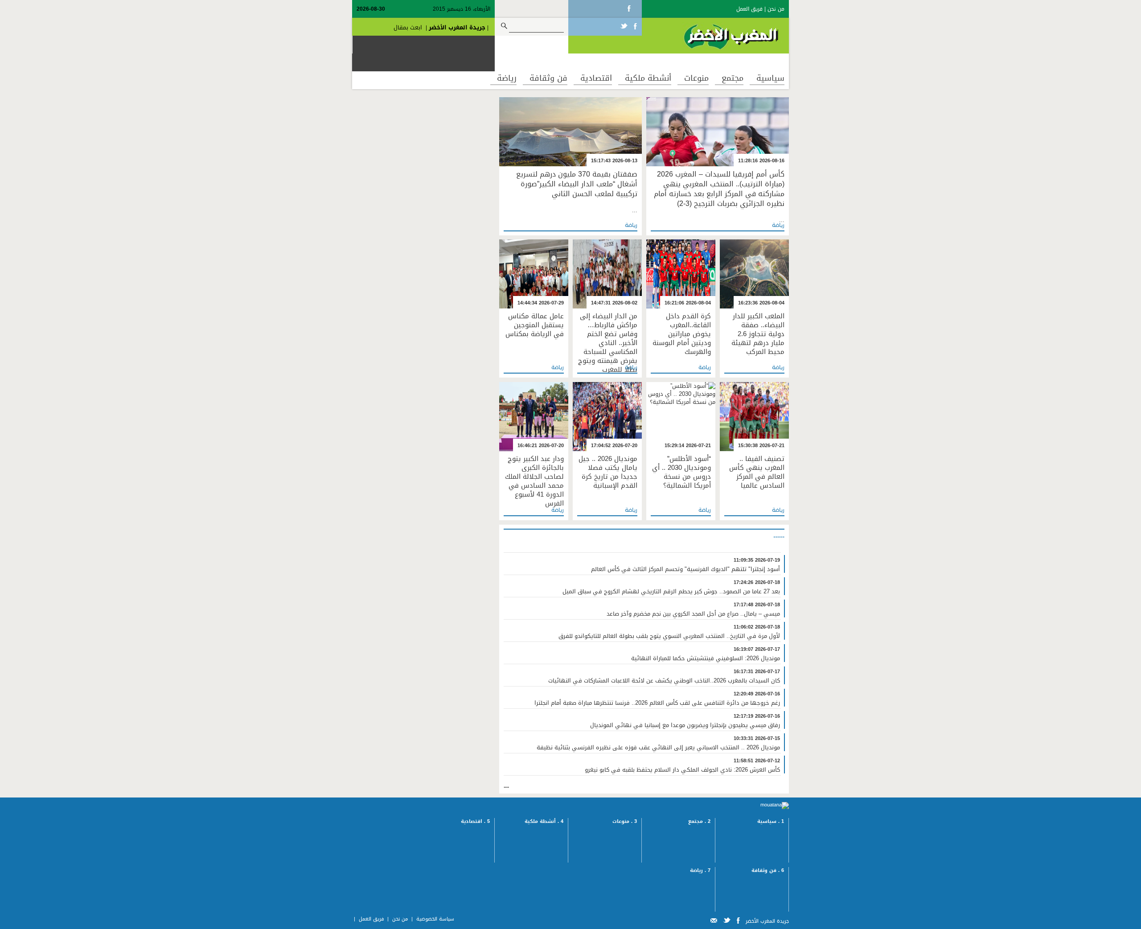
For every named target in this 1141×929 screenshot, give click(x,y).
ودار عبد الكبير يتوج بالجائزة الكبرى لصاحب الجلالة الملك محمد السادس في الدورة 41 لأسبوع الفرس (534, 481)
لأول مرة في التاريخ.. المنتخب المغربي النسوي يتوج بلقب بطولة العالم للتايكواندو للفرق (669, 636)
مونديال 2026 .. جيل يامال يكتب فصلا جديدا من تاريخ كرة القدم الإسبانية (608, 472)
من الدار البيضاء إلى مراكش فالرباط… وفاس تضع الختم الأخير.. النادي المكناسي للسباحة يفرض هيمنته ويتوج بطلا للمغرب (607, 343)
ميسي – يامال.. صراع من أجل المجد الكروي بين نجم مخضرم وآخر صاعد (693, 614)
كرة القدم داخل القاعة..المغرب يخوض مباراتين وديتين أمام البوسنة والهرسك (682, 334)
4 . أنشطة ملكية (544, 821)
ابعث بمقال (408, 27)
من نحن (776, 9)
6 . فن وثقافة (767, 870)
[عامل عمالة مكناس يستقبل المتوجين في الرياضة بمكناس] (533, 275)
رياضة (778, 225)
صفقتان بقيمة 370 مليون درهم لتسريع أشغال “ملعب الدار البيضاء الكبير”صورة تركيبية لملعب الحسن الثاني (576, 184)
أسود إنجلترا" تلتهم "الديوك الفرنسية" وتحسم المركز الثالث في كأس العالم (685, 569)
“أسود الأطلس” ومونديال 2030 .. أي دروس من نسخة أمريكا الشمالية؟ (681, 472)
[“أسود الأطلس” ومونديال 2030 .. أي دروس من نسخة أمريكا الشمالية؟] (680, 417)
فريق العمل (749, 9)
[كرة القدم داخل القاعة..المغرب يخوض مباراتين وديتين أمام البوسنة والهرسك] (680, 275)
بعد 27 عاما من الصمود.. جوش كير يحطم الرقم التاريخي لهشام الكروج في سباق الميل (671, 592)
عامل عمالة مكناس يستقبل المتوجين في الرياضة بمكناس (534, 325)
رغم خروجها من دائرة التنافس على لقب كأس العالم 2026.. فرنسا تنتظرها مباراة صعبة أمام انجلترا (657, 703)
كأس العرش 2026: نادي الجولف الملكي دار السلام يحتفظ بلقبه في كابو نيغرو (682, 770)
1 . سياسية (770, 821)
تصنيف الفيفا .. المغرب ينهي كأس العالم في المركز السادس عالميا (756, 472)
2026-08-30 (371, 9)
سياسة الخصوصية (435, 919)
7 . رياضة (700, 870)
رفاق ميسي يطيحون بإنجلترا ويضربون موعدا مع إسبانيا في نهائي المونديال (685, 725)
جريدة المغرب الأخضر (457, 27)
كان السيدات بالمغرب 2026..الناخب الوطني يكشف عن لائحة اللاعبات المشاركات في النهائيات (664, 681)
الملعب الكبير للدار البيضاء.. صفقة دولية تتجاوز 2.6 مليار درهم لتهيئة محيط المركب (757, 334)
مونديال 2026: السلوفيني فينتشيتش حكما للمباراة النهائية (705, 658)
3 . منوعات (624, 821)
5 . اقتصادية (475, 821)
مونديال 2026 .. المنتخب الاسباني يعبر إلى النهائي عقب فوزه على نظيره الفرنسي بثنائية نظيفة (658, 748)
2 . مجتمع (699, 821)
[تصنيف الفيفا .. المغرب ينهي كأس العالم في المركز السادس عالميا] (754, 417)
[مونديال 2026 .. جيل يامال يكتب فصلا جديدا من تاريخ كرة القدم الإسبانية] (607, 417)
